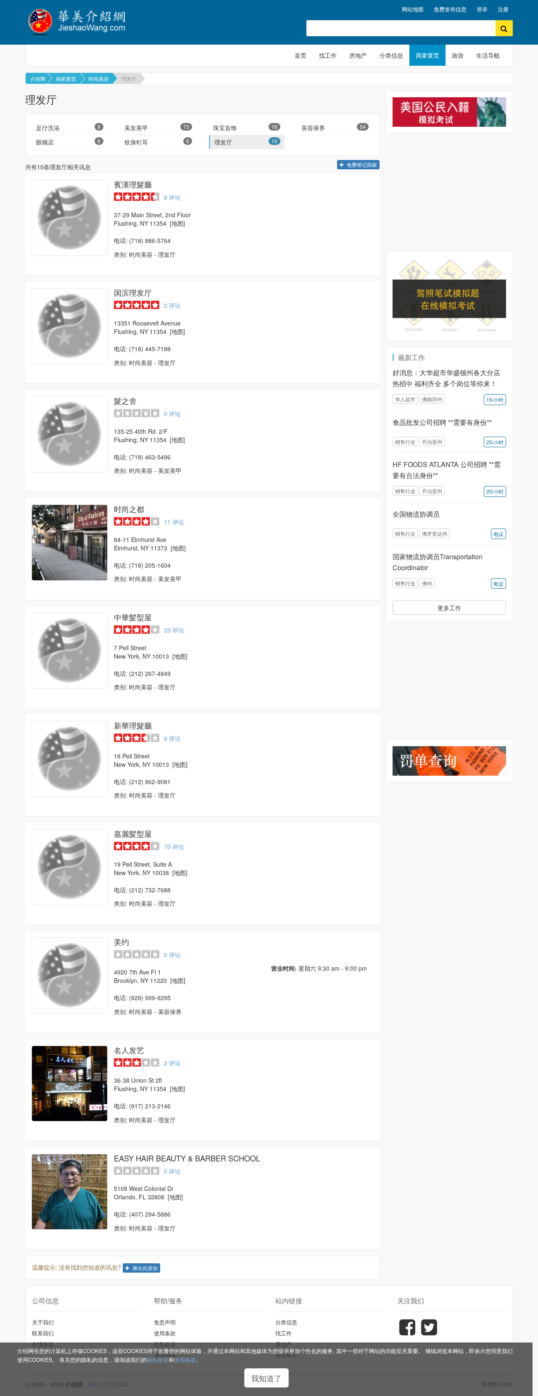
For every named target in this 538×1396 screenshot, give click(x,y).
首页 (300, 55)
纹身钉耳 (156, 141)
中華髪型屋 (133, 617)
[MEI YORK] (70, 975)
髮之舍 (125, 400)
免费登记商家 (361, 164)
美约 (121, 941)
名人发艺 (129, 1050)
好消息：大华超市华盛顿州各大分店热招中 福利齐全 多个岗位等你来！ (446, 378)
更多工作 (449, 607)
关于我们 (43, 1322)
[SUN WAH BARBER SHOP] (70, 759)
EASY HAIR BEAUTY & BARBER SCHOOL (187, 1158)
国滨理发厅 (133, 292)
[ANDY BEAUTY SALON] (70, 434)
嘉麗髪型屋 (133, 833)
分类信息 (391, 55)
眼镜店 (68, 141)
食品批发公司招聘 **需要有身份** (442, 422)
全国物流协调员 (416, 514)
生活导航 (488, 55)
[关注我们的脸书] (407, 1333)
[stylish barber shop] (70, 326)
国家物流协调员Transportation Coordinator (438, 562)
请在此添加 (144, 1267)
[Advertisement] (449, 192)
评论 (172, 197)
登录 (482, 9)
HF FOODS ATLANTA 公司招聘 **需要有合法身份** (447, 469)
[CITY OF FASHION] (70, 542)
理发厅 (129, 78)
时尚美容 (99, 78)
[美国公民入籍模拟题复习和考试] (449, 111)
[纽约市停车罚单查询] (449, 760)
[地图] (177, 223)
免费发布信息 (450, 9)
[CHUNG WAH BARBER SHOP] (70, 651)
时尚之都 (129, 508)
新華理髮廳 (133, 725)
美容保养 (333, 127)
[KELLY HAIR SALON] (70, 867)
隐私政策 (158, 1360)
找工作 (328, 55)
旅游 (458, 55)
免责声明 (165, 1322)
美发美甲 (156, 127)
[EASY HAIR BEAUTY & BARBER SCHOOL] (70, 1192)
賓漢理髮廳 (133, 184)
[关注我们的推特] (429, 1333)
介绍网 (37, 78)
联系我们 (43, 1333)
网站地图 (413, 9)
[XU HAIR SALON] (70, 1084)
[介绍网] (81, 20)
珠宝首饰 (245, 127)
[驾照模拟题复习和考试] (449, 296)
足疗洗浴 (68, 127)
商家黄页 (427, 55)
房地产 (358, 55)
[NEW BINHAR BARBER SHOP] (70, 218)
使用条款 (185, 1360)
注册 (503, 9)
